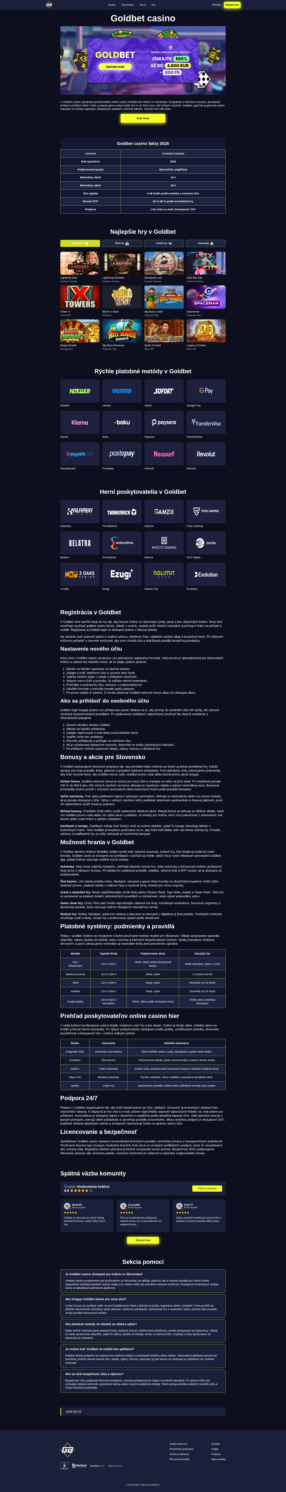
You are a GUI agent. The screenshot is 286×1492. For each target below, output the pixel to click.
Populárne (78, 243)
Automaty (203, 243)
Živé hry (119, 243)
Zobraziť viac (143, 1240)
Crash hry (161, 243)
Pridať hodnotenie (207, 1188)
